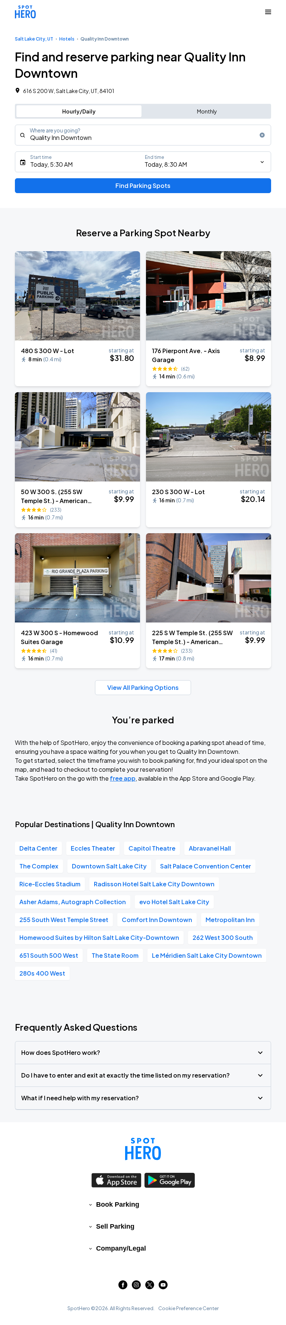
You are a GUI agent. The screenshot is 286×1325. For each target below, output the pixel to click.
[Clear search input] (262, 135)
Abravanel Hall (210, 848)
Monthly (207, 111)
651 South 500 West (48, 955)
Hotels (66, 39)
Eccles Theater (93, 848)
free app (123, 778)
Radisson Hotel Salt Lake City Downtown (154, 884)
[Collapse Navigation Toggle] (268, 11)
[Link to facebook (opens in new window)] (122, 1287)
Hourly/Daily (79, 111)
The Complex (38, 866)
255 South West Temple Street (63, 920)
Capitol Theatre (151, 848)
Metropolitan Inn (230, 920)
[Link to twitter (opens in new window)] (149, 1287)
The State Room (115, 955)
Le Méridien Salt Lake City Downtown (207, 955)
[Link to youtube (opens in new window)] (163, 1287)
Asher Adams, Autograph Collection (72, 902)
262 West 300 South (223, 937)
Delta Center (38, 848)
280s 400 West (42, 973)
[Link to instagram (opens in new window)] (136, 1287)
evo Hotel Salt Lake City (174, 902)
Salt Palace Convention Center (205, 866)
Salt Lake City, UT (34, 39)
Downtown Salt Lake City (109, 866)
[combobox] (143, 135)
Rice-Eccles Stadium (49, 884)
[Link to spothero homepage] (143, 1149)
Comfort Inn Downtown (157, 920)
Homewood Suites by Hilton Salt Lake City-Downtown (99, 937)
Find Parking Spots (143, 185)
